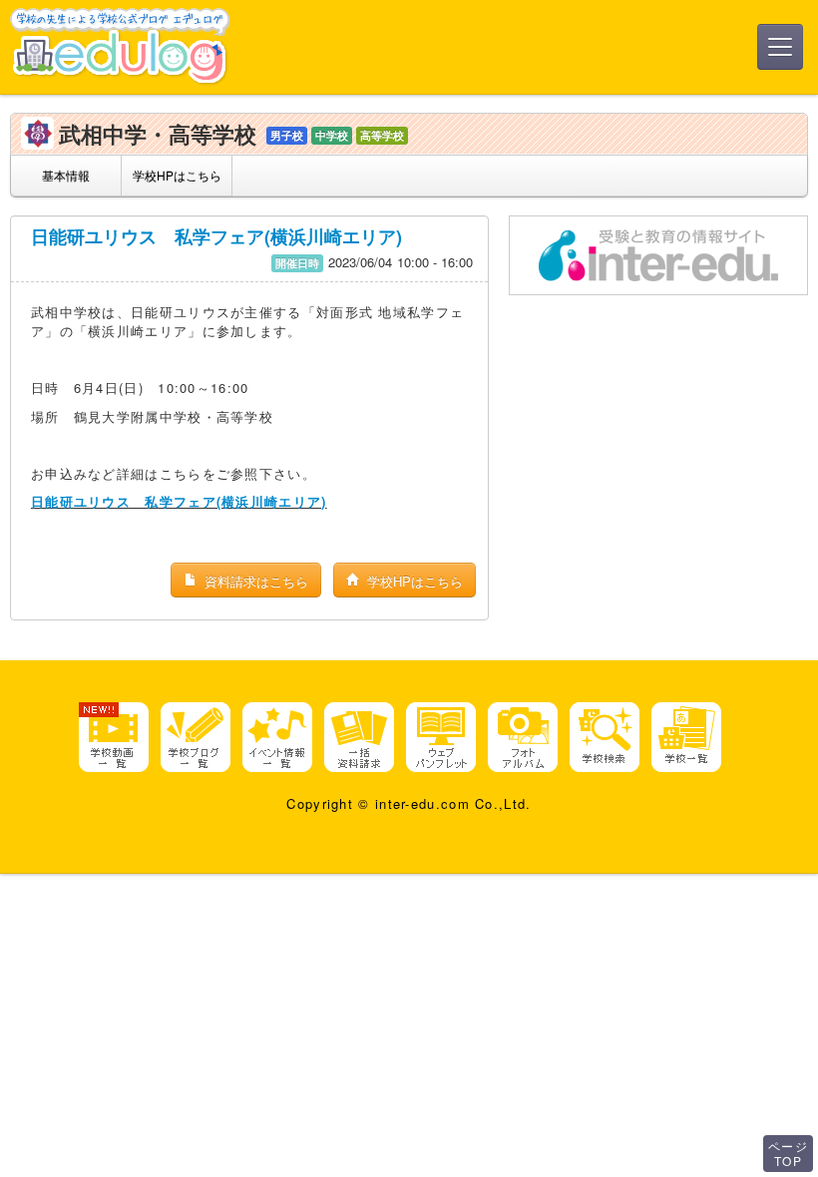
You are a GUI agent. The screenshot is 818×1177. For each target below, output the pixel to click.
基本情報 (66, 175)
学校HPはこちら (177, 175)
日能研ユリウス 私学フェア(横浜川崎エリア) (216, 236)
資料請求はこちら (254, 581)
